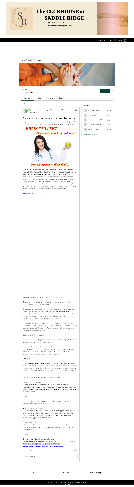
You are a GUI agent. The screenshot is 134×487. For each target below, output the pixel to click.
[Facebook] (111, 40)
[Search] (95, 91)
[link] (27, 98)
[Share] (76, 110)
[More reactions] (30, 450)
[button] (125, 40)
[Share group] (112, 90)
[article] (50, 284)
